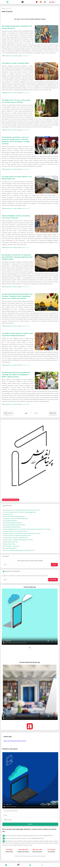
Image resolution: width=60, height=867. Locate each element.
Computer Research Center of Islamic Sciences (15, 531)
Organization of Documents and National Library (15, 518)
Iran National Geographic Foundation (12, 523)
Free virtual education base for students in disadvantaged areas (19, 512)
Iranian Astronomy (8, 514)
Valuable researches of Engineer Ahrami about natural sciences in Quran (21, 533)
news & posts (23, 56)
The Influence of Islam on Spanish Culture (15, 63)
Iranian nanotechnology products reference (14, 525)
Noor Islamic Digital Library (10, 548)
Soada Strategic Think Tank (10, 542)
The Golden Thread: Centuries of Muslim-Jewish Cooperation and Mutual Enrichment (17, 334)
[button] (30, 865)
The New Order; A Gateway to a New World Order (15, 538)
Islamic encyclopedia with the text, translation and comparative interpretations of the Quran (26, 529)
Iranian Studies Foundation (10, 521)
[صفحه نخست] (6, 865)
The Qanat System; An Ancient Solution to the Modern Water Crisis (17, 178)
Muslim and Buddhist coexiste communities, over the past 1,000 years (16, 217)
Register (30, 824)
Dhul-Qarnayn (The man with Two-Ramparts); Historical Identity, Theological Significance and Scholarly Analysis (17, 257)
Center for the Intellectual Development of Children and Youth (19, 550)
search (54, 564)
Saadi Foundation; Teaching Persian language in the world (18, 540)
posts (28, 56)
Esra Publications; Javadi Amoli (11, 546)
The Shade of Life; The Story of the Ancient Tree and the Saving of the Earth (16, 101)
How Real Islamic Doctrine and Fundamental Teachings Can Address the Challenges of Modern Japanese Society (16, 374)
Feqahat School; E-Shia (9, 544)
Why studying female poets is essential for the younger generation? (17, 27)
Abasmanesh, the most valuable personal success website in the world (21, 510)
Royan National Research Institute (12, 527)
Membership (53, 580)
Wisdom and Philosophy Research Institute (14, 516)
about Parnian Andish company (10, 500)
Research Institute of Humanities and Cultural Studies (17, 535)
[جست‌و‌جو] (42, 865)
